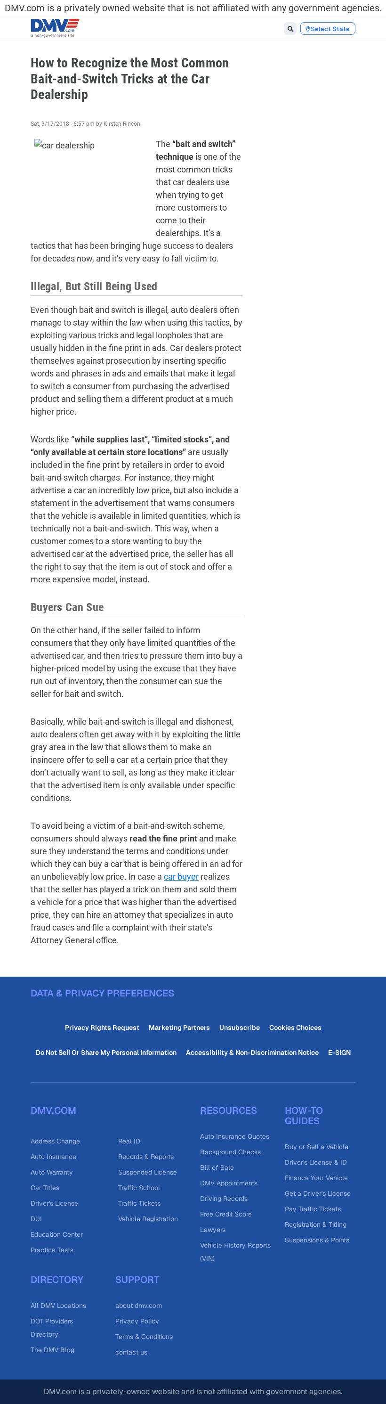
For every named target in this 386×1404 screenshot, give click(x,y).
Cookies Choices (295, 1027)
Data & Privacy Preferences (102, 993)
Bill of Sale (217, 1167)
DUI (36, 1219)
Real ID (129, 1141)
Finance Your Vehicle (316, 1178)
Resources (228, 1110)
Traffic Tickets (139, 1203)
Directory (57, 1279)
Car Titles (45, 1188)
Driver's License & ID (316, 1162)
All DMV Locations (58, 1305)
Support (137, 1279)
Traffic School (139, 1188)
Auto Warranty (52, 1172)
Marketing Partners (179, 1027)
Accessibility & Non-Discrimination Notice (252, 1052)
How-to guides (304, 1115)
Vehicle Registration (148, 1219)
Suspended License (147, 1172)
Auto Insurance (53, 1156)
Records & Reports (146, 1156)
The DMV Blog (52, 1350)
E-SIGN (339, 1052)
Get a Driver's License (318, 1193)
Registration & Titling (315, 1224)
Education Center (57, 1234)
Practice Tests (52, 1250)
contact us (131, 1352)
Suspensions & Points (317, 1240)
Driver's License (54, 1203)
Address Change (55, 1141)
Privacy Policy (137, 1321)
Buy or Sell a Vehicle (316, 1147)
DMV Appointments (228, 1183)
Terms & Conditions (144, 1336)
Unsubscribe (239, 1027)
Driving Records (224, 1198)
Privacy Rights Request (102, 1027)
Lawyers (212, 1229)
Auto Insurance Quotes (234, 1136)
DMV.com (53, 1110)
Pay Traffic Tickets (313, 1209)
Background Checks (230, 1152)
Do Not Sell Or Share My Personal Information (106, 1052)
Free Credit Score (226, 1214)
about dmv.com (138, 1305)
